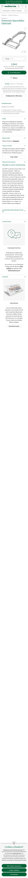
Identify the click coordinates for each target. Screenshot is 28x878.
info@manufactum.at (14, 270)
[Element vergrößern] (25, 52)
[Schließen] (27, 1)
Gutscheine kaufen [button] (14, 326)
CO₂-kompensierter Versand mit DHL (14, 68)
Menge (7, 58)
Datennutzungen (17, 853)
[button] (25, 28)
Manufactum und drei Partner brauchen (12, 850)
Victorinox (16, 141)
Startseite (4, 15)
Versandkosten (20, 66)
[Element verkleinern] (22, 52)
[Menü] (2, 6)
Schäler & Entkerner (13, 15)
